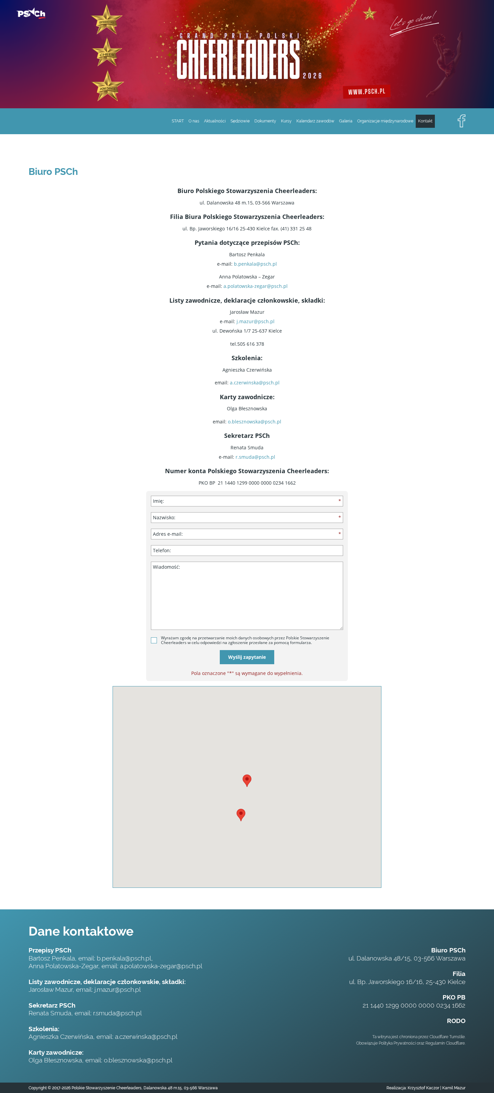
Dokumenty (265, 121)
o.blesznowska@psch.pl (254, 421)
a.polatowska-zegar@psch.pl (255, 286)
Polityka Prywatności (397, 1043)
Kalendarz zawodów (315, 121)
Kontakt (425, 121)
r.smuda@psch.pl (255, 457)
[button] (247, 781)
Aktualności (215, 121)
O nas (194, 121)
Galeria (346, 121)
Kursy (286, 121)
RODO (456, 1020)
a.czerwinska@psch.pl (255, 382)
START (178, 121)
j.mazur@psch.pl (256, 321)
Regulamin (435, 1043)
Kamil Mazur (453, 1087)
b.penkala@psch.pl (255, 264)
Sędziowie (240, 121)
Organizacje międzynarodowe (385, 121)
